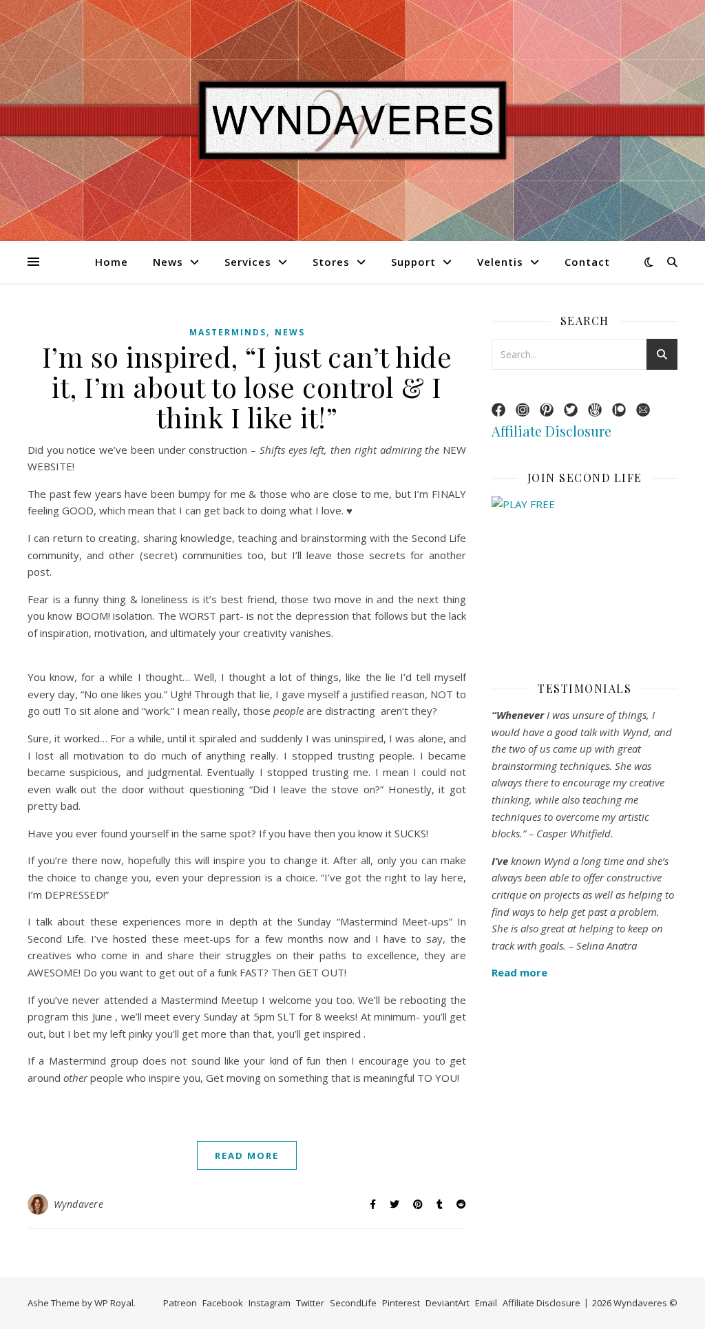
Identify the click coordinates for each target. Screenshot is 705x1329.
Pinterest (401, 1303)
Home (111, 262)
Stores (331, 262)
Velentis (500, 262)
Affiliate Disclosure (551, 430)
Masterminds (227, 332)
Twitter (310, 1303)
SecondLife (353, 1303)
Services (247, 262)
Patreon (180, 1303)
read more (247, 1155)
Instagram (270, 1303)
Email (486, 1303)
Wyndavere (79, 1204)
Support (413, 262)
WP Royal (114, 1303)
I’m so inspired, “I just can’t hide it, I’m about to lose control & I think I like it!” (247, 386)
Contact (587, 262)
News (168, 262)
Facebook (222, 1303)
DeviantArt (447, 1303)
